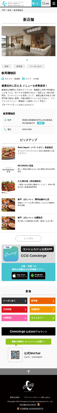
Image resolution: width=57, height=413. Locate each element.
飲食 (9, 10)
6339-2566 (27, 129)
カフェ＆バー (37, 318)
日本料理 (7, 309)
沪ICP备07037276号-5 (28, 404)
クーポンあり (9, 300)
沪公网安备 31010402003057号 (31, 408)
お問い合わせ (45, 397)
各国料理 (35, 309)
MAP (41, 123)
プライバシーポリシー (32, 397)
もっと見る (28, 238)
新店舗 (34, 300)
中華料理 (7, 318)
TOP (3, 10)
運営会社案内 (14, 397)
